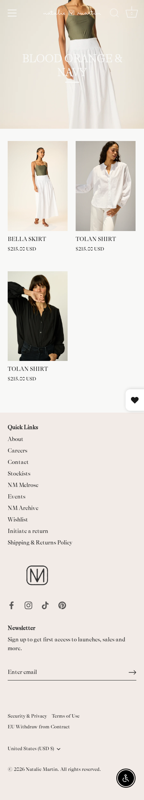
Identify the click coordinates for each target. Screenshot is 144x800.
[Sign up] (132, 672)
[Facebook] (11, 605)
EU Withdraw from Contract (39, 727)
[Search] (114, 14)
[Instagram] (28, 605)
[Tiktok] (45, 605)
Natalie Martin (42, 769)
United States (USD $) (31, 748)
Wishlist (18, 519)
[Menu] (12, 13)
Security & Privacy (27, 716)
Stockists (19, 473)
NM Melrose (23, 485)
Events (16, 496)
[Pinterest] (62, 605)
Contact (18, 462)
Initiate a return (28, 531)
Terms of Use (65, 716)
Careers (17, 451)
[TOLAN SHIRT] (106, 186)
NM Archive (23, 508)
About (15, 439)
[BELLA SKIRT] (38, 186)
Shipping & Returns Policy (40, 542)
